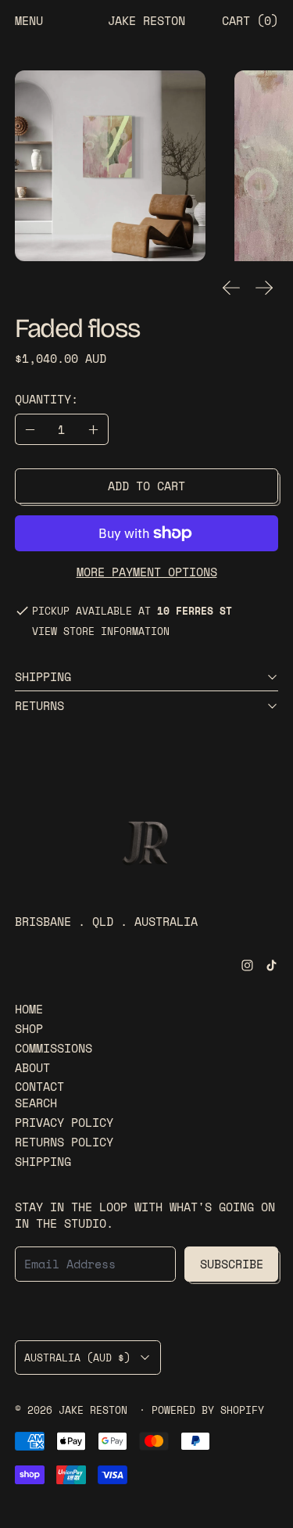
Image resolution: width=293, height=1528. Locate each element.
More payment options (147, 571)
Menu (29, 20)
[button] (110, 165)
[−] (30, 429)
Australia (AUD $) (77, 1357)
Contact (39, 1086)
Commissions (53, 1047)
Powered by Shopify (208, 1410)
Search (36, 1102)
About (32, 1067)
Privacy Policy (64, 1122)
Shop (29, 1028)
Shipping (43, 1161)
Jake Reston (96, 1410)
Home (29, 1008)
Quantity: (46, 398)
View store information (101, 632)
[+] (93, 429)
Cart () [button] (250, 20)
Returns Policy (64, 1141)
